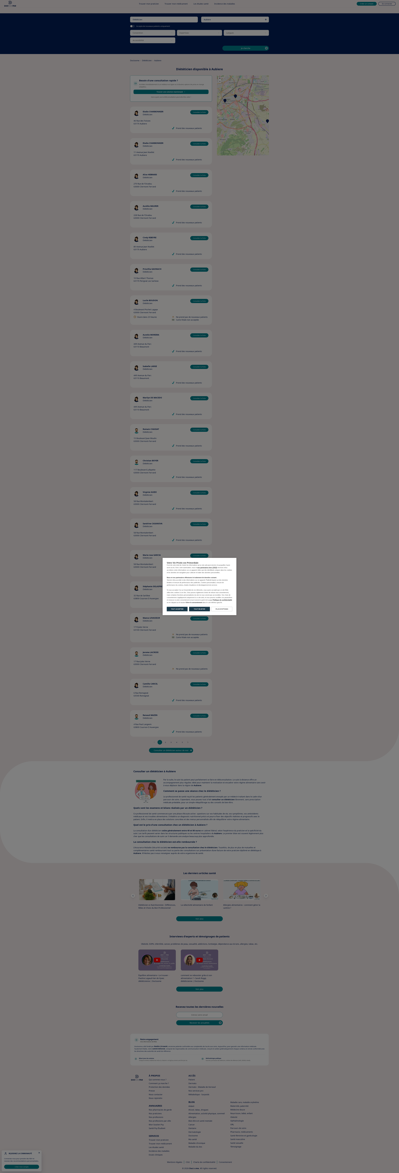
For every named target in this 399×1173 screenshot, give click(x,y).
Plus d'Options (222, 609)
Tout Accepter (177, 609)
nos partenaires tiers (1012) (207, 567)
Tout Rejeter (199, 609)
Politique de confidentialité (222, 600)
